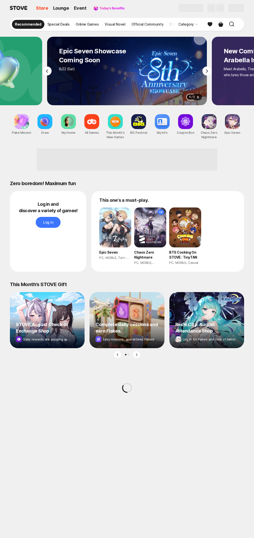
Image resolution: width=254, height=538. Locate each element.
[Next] (206, 71)
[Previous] (47, 71)
